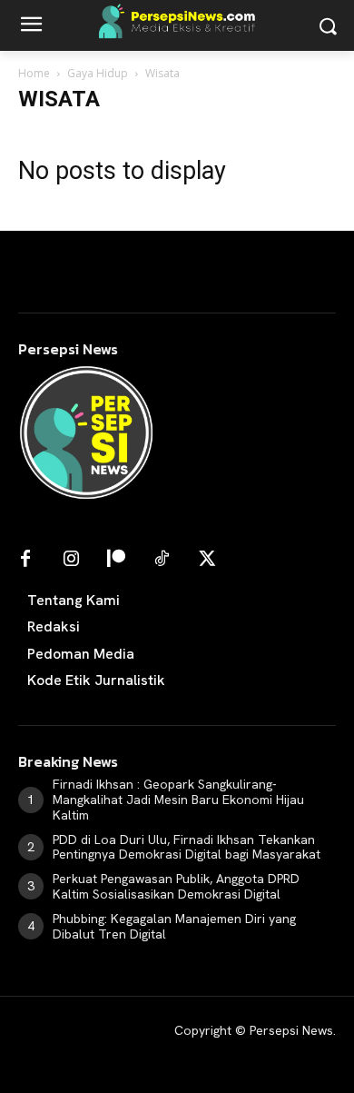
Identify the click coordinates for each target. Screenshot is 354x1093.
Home (34, 73)
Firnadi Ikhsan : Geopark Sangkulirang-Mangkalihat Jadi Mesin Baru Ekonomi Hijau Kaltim (178, 799)
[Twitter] (207, 560)
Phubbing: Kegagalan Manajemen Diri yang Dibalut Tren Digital (174, 926)
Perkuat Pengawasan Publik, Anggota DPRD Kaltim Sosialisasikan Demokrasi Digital (176, 886)
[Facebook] (25, 560)
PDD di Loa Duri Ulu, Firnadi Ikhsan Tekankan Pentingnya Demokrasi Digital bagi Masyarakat (186, 847)
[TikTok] (161, 560)
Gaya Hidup (97, 73)
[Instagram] (71, 560)
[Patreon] (116, 560)
